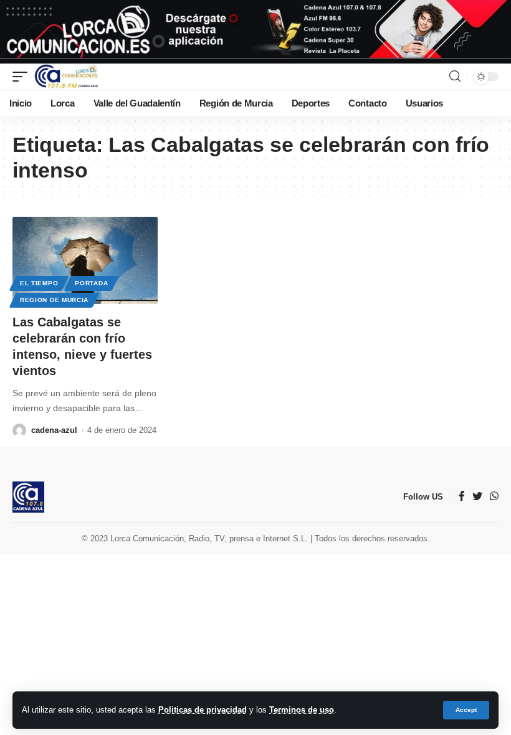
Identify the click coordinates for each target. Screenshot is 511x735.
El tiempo (39, 283)
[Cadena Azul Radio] (66, 77)
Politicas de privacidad (202, 709)
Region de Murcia (54, 299)
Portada (91, 283)
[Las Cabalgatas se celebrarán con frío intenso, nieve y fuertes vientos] (85, 260)
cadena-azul (54, 430)
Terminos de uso (301, 709)
